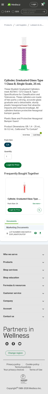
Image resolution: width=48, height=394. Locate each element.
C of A (7, 12)
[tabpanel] (24, 231)
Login (33, 4)
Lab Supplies (21, 25)
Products (8, 25)
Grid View (26, 135)
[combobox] (31, 11)
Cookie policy (32, 364)
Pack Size (8, 140)
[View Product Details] (39, 210)
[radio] (3, 12)
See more (37, 204)
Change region (15, 353)
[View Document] (35, 233)
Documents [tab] (12, 221)
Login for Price (12, 165)
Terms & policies (23, 367)
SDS (17, 12)
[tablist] (24, 221)
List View (36, 135)
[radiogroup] (10, 12)
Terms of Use (35, 370)
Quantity (8, 152)
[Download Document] (40, 233)
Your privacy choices (14, 370)
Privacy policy (13, 364)
